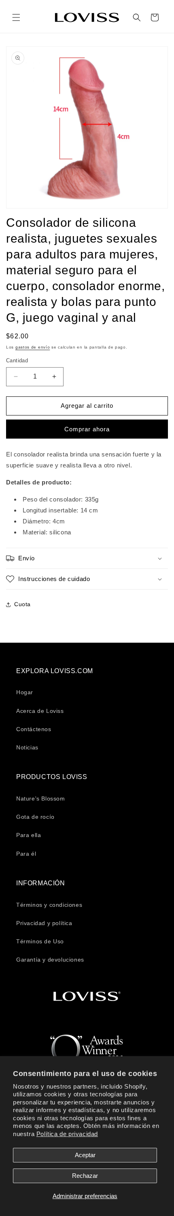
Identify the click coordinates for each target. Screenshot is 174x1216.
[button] (16, 17)
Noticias (27, 747)
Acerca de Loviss (40, 711)
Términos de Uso (40, 941)
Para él (26, 853)
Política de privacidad (67, 1133)
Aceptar (85, 1154)
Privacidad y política (44, 923)
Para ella (28, 835)
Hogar (24, 692)
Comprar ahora (87, 429)
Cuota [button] (22, 604)
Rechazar (85, 1175)
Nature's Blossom (40, 798)
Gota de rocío (35, 817)
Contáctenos (33, 729)
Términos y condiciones (49, 905)
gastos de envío (32, 347)
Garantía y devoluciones (50, 959)
